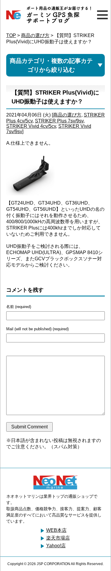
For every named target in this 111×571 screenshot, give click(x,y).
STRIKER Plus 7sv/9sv (59, 120)
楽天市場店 (58, 537)
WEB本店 (56, 530)
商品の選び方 (35, 35)
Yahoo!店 (56, 545)
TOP (11, 35)
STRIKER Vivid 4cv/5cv (31, 126)
